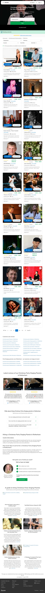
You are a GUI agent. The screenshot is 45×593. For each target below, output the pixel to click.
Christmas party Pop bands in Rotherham (11, 348)
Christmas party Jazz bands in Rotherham (31, 346)
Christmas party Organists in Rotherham (31, 343)
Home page (5, 38)
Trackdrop (36, 590)
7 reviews (30, 130)
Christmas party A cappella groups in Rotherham (30, 353)
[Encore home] (7, 2)
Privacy (2, 586)
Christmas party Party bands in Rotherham (11, 344)
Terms (2, 584)
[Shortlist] (36, 3)
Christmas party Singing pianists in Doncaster (12, 363)
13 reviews (10, 68)
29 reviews (31, 193)
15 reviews (31, 68)
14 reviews (10, 224)
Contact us (3, 587)
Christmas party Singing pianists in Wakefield (32, 363)
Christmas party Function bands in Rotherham (32, 355)
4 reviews (30, 97)
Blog (13, 587)
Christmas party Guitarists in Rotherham (31, 339)
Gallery (13, 586)
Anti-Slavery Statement (27, 586)
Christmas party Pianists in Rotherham (10, 339)
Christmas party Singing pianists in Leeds (31, 365)
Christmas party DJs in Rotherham (9, 343)
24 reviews (26, 255)
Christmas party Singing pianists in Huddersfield (12, 365)
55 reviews (10, 193)
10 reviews (10, 128)
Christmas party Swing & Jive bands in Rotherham (10, 351)
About (24, 583)
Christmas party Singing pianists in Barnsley (32, 361)
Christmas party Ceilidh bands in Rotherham (32, 344)
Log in (39, 2)
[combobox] (12, 40)
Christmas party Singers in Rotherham (10, 341)
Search (33, 2)
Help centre (3, 583)
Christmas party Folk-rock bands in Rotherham (32, 348)
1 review (30, 317)
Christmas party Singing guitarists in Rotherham (32, 341)
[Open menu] (3, 3)
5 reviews (10, 99)
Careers (24, 584)
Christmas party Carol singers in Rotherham (31, 350)
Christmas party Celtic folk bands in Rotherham (12, 355)
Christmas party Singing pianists (15, 38)
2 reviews (5, 161)
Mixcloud (41, 590)
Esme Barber (12, 400)
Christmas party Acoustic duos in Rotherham (11, 346)
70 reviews (31, 161)
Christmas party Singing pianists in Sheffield (11, 361)
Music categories (15, 584)
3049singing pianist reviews (25, 35)
